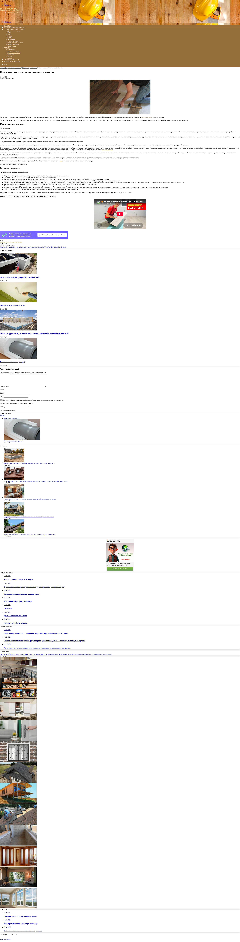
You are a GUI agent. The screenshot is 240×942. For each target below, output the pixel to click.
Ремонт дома (12, 46)
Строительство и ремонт (14, 29)
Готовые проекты (11, 59)
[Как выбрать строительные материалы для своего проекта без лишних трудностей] (18, 698)
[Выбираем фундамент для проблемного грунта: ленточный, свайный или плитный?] (18, 330)
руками (87, 654)
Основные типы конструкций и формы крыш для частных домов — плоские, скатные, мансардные (36, 481)
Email (2, 393)
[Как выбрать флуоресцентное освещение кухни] (18, 845)
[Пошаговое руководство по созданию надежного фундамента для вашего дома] (14, 462)
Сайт (1, 396)
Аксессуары (11, 49)
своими (94, 654)
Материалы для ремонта (15, 43)
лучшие (51, 654)
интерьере (45, 654)
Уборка (10, 58)
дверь (21, 654)
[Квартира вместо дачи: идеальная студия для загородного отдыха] (18, 887)
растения (75, 654)
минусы (55, 654)
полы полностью (107, 149)
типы (104, 654)
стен (98, 654)
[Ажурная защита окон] (18, 761)
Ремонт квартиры (13, 44)
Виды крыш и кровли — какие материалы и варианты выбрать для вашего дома (29, 534)
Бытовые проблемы (12, 61)
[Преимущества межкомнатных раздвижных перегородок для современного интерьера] (18, 719)
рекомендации (81, 654)
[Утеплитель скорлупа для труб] (18, 358)
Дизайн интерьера (13, 51)
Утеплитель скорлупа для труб (12, 362)
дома (25, 654)
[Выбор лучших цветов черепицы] (18, 782)
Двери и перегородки (14, 31)
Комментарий (5, 386)
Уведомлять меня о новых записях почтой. (15, 407)
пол (61, 161)
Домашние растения (14, 53)
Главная (2, 68)
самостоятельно (18, 242)
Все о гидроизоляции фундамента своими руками (20, 277)
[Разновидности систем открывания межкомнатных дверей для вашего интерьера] (14, 497)
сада (90, 654)
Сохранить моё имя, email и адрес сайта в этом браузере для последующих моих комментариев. (32, 400)
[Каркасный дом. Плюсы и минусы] (18, 803)
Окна (9, 34)
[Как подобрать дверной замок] (18, 740)
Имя (2, 389)
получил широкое (147, 117)
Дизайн (7, 48)
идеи (34, 654)
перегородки (62, 654)
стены (100, 654)
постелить (9, 242)
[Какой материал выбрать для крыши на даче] (18, 824)
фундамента (108, 654)
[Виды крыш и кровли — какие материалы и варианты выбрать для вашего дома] (14, 533)
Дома (9, 32)
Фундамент (11, 39)
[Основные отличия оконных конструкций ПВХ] (18, 908)
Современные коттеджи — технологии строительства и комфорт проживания (29, 517)
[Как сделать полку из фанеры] (18, 677)
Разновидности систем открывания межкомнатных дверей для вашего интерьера (30, 499)
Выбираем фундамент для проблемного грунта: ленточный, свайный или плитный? (34, 334)
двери (17, 654)
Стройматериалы (13, 41)
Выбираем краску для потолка (12, 305)
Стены (10, 36)
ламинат (2, 242)
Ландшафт (11, 54)
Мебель (10, 56)
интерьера (38, 654)
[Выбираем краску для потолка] (18, 302)
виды (2, 654)
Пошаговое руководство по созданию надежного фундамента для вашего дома (29, 463)
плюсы (69, 654)
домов (30, 654)
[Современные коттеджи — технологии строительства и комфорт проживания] (14, 515)
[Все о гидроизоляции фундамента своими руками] (18, 273)
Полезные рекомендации (14, 27)
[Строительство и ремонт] (9, 18)
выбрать (10, 653)
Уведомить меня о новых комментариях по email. (18, 403)
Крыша (10, 37)
